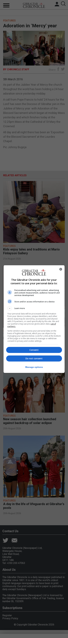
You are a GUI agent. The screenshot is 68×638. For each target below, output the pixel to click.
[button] (34, 308)
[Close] (61, 269)
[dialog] (34, 319)
